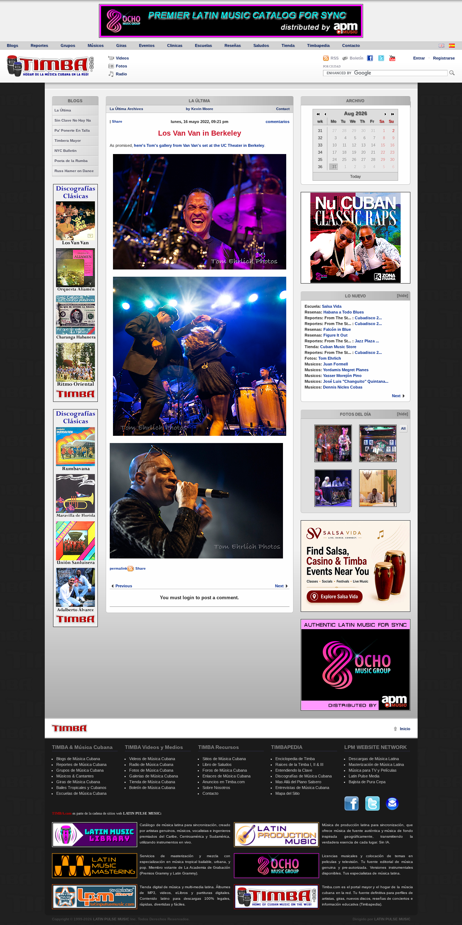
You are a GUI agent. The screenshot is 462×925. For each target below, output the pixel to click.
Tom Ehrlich (329, 358)
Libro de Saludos (217, 764)
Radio (121, 74)
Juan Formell (335, 364)
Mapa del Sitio (287, 793)
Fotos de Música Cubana (151, 770)
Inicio (405, 729)
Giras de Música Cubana (78, 782)
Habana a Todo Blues (343, 312)
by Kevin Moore (199, 109)
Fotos (121, 66)
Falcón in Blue (337, 329)
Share (117, 121)
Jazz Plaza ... (367, 341)
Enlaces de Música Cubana (226, 776)
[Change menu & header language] (441, 46)
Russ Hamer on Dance (74, 171)
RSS (335, 58)
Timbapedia (318, 45)
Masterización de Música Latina (376, 764)
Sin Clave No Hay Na (73, 120)
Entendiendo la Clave (293, 770)
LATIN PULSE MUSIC (111, 919)
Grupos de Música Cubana (80, 770)
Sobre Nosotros (216, 787)
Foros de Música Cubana (224, 770)
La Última (63, 110)
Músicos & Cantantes (75, 776)
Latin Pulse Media (364, 776)
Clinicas (174, 45)
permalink (118, 568)
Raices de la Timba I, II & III (299, 764)
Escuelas (203, 45)
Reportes (39, 45)
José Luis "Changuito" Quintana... (355, 381)
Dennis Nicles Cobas (342, 387)
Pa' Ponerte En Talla (72, 130)
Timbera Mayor (68, 141)
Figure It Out (335, 335)
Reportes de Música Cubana (81, 764)
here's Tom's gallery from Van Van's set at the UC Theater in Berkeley (199, 145)
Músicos (96, 45)
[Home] (69, 728)
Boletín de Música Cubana (152, 787)
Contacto (351, 45)
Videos (122, 58)
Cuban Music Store (338, 347)
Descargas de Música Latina (374, 759)
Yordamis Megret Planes (346, 370)
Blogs (12, 45)
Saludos (261, 45)
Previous (124, 586)
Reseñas (233, 45)
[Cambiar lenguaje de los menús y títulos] (452, 46)
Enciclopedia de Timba (295, 759)
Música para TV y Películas (373, 770)
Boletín (356, 58)
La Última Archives (126, 109)
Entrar (419, 58)
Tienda (288, 45)
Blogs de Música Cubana (78, 759)
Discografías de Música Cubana (303, 776)
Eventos (146, 45)
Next (396, 396)
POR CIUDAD (332, 66)
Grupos (68, 45)
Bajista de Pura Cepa (367, 782)
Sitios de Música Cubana (224, 759)
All (403, 428)
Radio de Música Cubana (151, 764)
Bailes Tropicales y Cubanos (81, 787)
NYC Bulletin (66, 151)
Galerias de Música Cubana (153, 776)
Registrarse (444, 58)
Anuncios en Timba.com (223, 782)
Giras (121, 45)
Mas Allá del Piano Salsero (298, 782)
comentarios (277, 121)
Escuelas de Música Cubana (81, 793)
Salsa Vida (331, 306)
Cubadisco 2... (368, 318)
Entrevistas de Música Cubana (302, 787)
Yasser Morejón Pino (342, 375)
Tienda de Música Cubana (152, 782)
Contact (282, 109)
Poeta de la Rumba (71, 161)
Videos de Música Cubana (152, 759)
